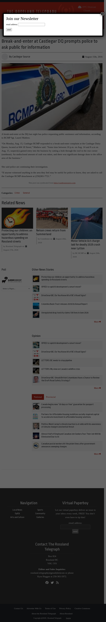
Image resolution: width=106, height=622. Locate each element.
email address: (12, 24)
